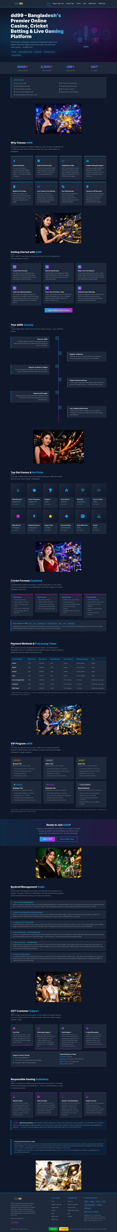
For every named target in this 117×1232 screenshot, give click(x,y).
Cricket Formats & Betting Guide (24, 92)
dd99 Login (101, 3)
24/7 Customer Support (67, 89)
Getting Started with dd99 (22, 86)
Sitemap (70, 1216)
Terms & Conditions (73, 1204)
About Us (70, 1201)
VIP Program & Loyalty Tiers (69, 83)
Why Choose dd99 (20, 83)
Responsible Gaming (73, 1210)
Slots (84, 3)
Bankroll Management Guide (69, 86)
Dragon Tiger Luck (58, 3)
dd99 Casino (92, 3)
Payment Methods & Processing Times (26, 94)
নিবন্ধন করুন (53, 1229)
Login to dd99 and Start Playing (58, 310)
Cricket (78, 3)
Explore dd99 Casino (67, 839)
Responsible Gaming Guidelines (70, 92)
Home (48, 3)
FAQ (69, 1213)
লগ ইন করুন (63, 1229)
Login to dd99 (47, 839)
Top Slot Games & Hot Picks (23, 89)
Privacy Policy (65, 1150)
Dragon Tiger (70, 3)
